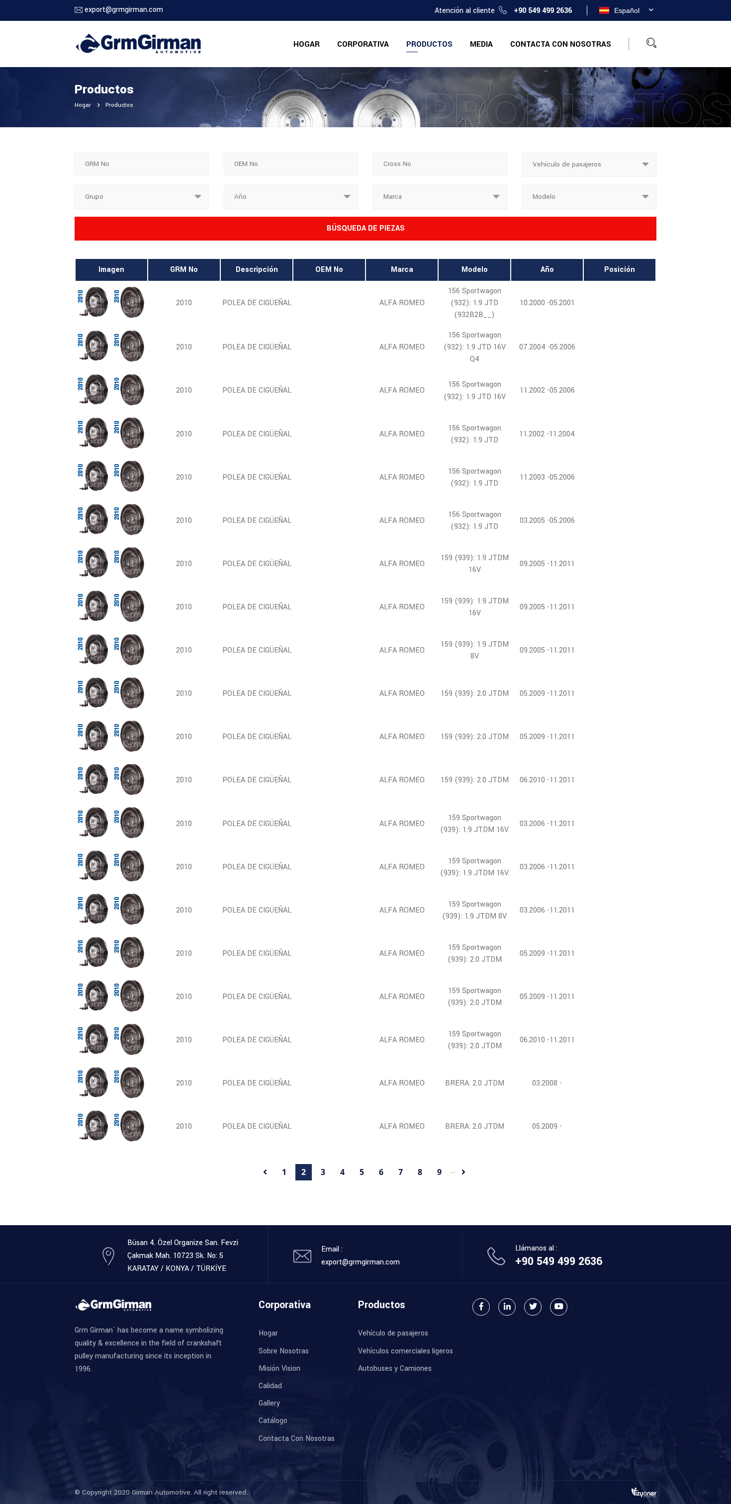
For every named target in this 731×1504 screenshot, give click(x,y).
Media (481, 44)
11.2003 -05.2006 (547, 477)
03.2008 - (547, 1083)
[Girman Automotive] (138, 43)
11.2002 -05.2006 (547, 390)
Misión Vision (279, 1368)
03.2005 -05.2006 (547, 520)
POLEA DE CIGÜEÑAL (256, 303)
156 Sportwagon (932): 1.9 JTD (474, 434)
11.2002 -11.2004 (547, 434)
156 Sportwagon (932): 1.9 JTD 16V (475, 390)
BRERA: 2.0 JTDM (474, 1083)
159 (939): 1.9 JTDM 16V (475, 564)
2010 (184, 303)
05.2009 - (547, 1126)
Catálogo (273, 1421)
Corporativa (363, 44)
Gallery (269, 1403)
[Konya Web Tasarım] (644, 1492)
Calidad (270, 1386)
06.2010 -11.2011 (547, 780)
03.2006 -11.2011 (547, 824)
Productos (429, 44)
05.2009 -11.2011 (547, 693)
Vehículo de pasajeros (393, 1333)
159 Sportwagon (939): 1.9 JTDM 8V (474, 910)
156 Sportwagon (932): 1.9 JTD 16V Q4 (475, 347)
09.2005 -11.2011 (547, 564)
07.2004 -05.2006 (547, 347)
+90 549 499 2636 (543, 10)
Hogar (306, 44)
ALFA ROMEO (402, 303)
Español (627, 10)
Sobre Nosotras (284, 1351)
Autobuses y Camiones (395, 1368)
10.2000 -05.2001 (547, 303)
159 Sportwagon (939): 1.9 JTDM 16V (474, 824)
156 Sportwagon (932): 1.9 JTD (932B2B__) (474, 303)
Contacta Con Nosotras (560, 44)
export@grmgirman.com (124, 9)
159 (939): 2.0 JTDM (475, 693)
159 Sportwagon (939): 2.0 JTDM (475, 953)
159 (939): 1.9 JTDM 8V (475, 650)
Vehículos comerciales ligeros (405, 1351)
